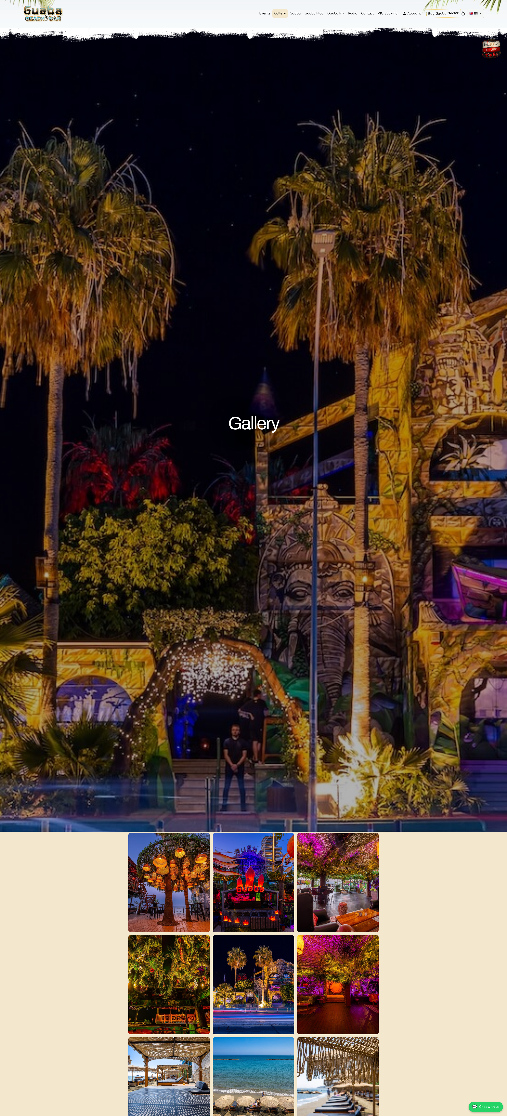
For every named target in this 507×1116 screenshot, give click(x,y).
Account (414, 13)
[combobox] (475, 13)
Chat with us (485, 1107)
